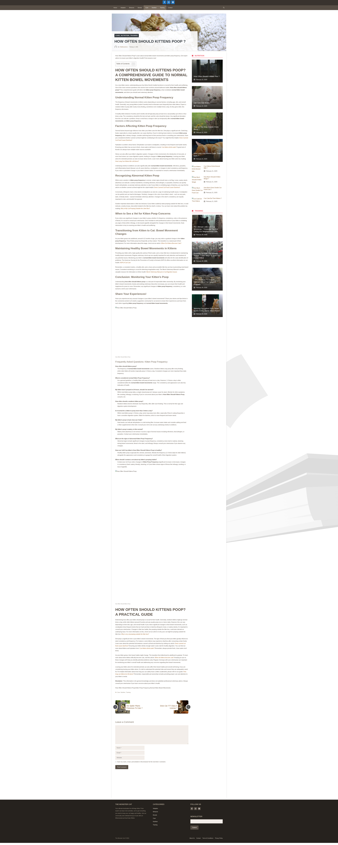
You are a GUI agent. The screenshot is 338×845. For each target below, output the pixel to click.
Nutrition (154, 7)
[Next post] (188, 707)
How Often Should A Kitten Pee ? (207, 76)
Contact (170, 7)
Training (162, 7)
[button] (223, 7)
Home (115, 7)
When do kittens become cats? (164, 657)
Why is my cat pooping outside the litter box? (135, 634)
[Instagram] (168, 2)
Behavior (131, 7)
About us (192, 838)
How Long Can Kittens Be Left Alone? (127, 161)
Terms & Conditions (207, 838)
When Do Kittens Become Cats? (171, 243)
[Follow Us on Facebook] (191, 808)
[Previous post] (115, 707)
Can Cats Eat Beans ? (202, 103)
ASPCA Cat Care (125, 262)
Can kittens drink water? (169, 147)
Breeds (140, 7)
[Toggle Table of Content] (132, 63)
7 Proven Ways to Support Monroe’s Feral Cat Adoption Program (205, 282)
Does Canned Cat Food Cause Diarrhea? (167, 187)
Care (146, 7)
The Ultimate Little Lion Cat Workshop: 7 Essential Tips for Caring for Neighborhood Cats (206, 229)
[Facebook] (164, 2)
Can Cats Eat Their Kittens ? (213, 198)
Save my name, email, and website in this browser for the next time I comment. (141, 762)
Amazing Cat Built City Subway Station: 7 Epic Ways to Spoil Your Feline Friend (207, 255)
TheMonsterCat (124, 47)
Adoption (123, 7)
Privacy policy (219, 838)
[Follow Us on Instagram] (195, 808)
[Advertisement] (152, 786)
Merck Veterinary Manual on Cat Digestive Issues (161, 272)
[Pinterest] (173, 2)
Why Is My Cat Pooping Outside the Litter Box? (135, 208)
